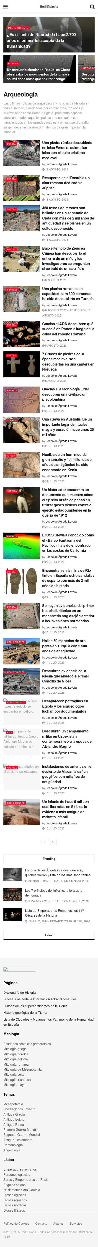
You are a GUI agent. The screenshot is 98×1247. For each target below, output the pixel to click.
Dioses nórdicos (14, 1205)
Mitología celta (13, 1074)
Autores (58, 1223)
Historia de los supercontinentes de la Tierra (35, 1006)
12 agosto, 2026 (56, 169)
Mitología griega (15, 1048)
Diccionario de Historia (19, 992)
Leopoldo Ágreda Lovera (61, 164)
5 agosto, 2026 (55, 345)
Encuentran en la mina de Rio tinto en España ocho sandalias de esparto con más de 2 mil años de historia (68, 578)
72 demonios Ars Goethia (21, 1189)
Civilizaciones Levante (19, 1109)
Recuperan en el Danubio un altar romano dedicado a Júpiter (66, 183)
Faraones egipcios (16, 1174)
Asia (9, 732)
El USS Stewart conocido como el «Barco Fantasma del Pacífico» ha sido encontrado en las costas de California (68, 542)
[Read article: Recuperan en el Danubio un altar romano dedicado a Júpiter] (21, 188)
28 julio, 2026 (54, 526)
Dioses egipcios (14, 1194)
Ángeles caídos (14, 1184)
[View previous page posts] (44, 842)
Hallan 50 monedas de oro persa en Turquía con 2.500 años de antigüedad (64, 646)
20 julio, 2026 (54, 632)
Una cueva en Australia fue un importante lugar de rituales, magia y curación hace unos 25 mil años (68, 426)
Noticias (12, 290)
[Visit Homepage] (49, 6)
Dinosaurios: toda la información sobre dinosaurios (40, 999)
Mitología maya (14, 1084)
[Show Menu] (5, 6)
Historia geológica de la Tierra (25, 1012)
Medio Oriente (18, 27)
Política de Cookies (16, 1223)
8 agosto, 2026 (55, 280)
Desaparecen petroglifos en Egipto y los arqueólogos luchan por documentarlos (65, 706)
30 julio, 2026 (54, 411)
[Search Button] (92, 6)
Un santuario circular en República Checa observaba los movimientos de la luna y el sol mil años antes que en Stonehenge (38, 74)
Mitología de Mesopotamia (22, 1069)
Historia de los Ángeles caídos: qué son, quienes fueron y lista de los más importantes (57, 872)
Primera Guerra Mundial (20, 1129)
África (11, 456)
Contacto (41, 1223)
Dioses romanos (15, 1200)
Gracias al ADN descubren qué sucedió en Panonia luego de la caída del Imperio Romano (68, 329)
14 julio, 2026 (54, 662)
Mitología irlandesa (17, 1079)
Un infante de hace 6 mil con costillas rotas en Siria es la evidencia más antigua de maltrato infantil (65, 809)
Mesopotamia (13, 1104)
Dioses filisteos (14, 1210)
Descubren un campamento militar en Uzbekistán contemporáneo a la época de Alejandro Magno (66, 738)
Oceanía (12, 420)
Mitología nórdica (15, 1054)
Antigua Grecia (14, 1114)
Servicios (76, 1223)
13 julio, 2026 (54, 722)
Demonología (13, 1144)
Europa (13, 63)
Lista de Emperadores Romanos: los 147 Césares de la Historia (54, 913)
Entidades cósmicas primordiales (27, 1043)
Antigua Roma (13, 1124)
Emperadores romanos (20, 1169)
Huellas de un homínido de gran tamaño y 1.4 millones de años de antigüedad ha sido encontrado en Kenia (67, 462)
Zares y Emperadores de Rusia (26, 1179)
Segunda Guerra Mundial (21, 1134)
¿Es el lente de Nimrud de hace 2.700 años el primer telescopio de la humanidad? (41, 40)
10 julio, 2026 (54, 793)
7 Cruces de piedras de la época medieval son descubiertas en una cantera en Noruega (68, 361)
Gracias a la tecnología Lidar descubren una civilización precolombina (65, 394)
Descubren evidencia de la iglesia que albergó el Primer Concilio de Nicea (65, 676)
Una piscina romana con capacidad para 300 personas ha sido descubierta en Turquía (67, 293)
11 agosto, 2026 (56, 199)
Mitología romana (16, 1064)
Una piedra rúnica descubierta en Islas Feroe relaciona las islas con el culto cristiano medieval (67, 150)
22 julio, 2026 (54, 597)
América (12, 390)
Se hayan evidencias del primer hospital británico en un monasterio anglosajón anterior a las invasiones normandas (68, 613)
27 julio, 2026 (54, 562)
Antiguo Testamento (17, 1139)
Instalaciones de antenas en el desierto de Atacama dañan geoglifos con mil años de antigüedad (67, 774)
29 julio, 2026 (54, 446)
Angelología (12, 1150)
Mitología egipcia (15, 1059)
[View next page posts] (53, 842)
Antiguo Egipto (13, 1119)
